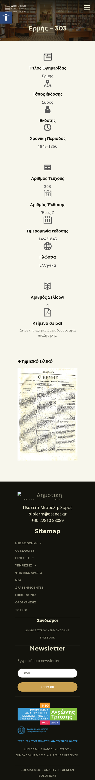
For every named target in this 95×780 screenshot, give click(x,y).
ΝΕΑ (18, 580)
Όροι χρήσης (25, 602)
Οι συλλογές (25, 550)
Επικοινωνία (25, 595)
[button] (6, 18)
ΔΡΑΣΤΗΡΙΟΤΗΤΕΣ (29, 587)
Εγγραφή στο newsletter (39, 660)
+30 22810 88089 (47, 520)
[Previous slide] (25, 417)
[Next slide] (70, 417)
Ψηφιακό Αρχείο (28, 573)
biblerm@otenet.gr (47, 514)
